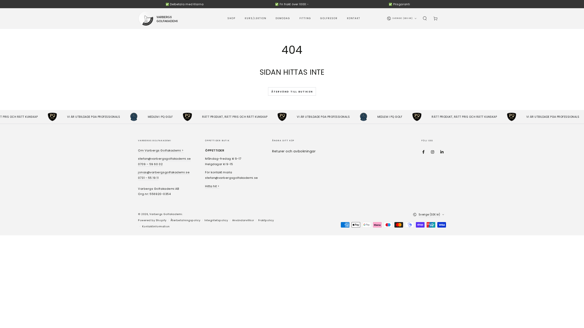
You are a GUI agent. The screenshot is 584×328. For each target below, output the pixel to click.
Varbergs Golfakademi (165, 214)
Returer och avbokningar (293, 151)
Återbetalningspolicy (186, 220)
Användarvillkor (243, 220)
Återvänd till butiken (292, 91)
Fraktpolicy (266, 220)
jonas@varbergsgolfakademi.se (164, 172)
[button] (425, 18)
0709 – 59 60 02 (150, 164)
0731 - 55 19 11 (148, 178)
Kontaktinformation (156, 226)
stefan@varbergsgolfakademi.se (164, 159)
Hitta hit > (212, 186)
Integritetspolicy (216, 220)
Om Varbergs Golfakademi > (161, 150)
